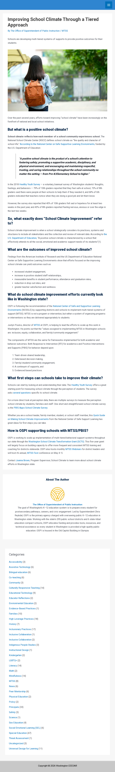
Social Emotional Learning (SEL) (25, 728)
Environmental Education (21, 603)
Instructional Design (19, 650)
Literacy (13, 665)
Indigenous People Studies (22, 645)
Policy (12, 702)
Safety (12, 712)
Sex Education (16, 722)
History (12, 624)
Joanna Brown (23, 460)
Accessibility (15, 562)
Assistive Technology (19, 567)
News (12, 686)
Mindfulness (15, 676)
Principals (14, 707)
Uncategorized (16, 743)
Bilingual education (18, 572)
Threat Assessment (19, 738)
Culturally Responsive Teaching (24, 588)
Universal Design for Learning (23, 748)
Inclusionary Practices (20, 629)
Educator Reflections (19, 598)
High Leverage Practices (21, 619)
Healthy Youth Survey (29, 184)
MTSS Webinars (73, 449)
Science (13, 717)
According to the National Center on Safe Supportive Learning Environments (57, 144)
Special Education (18, 733)
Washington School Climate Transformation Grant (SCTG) (56, 441)
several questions (22, 392)
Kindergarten (15, 655)
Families (13, 613)
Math (11, 671)
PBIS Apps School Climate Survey (30, 407)
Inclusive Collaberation (20, 634)
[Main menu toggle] (108, 4)
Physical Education (18, 696)
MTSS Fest (32, 453)
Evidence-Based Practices (22, 608)
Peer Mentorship (17, 691)
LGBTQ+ (13, 660)
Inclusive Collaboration (20, 639)
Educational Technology (20, 593)
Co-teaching (15, 577)
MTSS (65, 30)
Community (14, 582)
